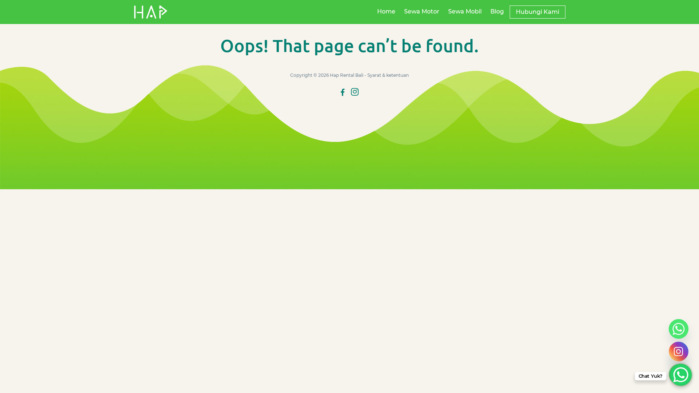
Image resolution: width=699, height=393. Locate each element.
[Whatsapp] (678, 329)
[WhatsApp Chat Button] (681, 375)
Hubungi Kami (537, 11)
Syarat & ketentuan (388, 75)
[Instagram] (678, 351)
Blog (497, 11)
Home (386, 11)
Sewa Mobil (465, 11)
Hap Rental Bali (346, 75)
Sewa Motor (421, 11)
